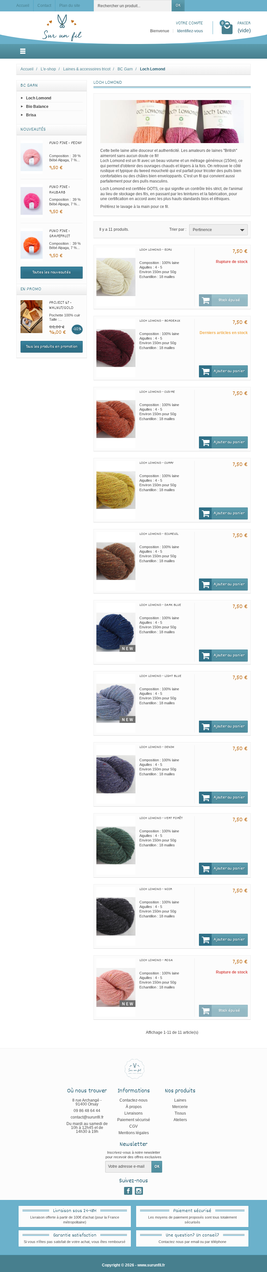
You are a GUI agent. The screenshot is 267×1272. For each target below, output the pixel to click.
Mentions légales (134, 1133)
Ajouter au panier (229, 371)
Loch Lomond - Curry (156, 463)
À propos (134, 1106)
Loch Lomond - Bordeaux (159, 321)
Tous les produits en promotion (51, 347)
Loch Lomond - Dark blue (160, 605)
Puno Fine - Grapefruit (59, 234)
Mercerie (180, 1106)
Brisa (31, 115)
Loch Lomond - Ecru (155, 250)
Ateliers (180, 1120)
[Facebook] (128, 1191)
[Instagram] (139, 1191)
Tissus (180, 1113)
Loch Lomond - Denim (156, 747)
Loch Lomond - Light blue (160, 676)
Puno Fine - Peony (65, 143)
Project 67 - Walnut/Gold (61, 306)
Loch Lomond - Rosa (156, 960)
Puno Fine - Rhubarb (59, 190)
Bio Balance (37, 106)
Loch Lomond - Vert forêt (161, 818)
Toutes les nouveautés (52, 272)
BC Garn (29, 85)
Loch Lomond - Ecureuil (158, 534)
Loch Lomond (38, 97)
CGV (133, 1126)
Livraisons (133, 1113)
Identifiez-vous (190, 31)
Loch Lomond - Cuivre (157, 392)
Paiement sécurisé (133, 1120)
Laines (180, 1100)
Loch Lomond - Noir (155, 889)
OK (178, 5)
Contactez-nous (133, 1100)
